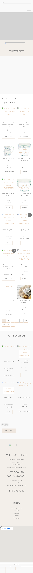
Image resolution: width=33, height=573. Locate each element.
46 (8, 324)
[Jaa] (13, 568)
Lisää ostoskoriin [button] (9, 136)
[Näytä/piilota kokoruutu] (7, 568)
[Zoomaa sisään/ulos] (2, 568)
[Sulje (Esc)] (18, 568)
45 (4, 324)
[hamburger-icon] (29, 9)
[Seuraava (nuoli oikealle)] (7, 571)
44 (26, 321)
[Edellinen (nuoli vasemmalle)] (2, 571)
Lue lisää (24, 172)
